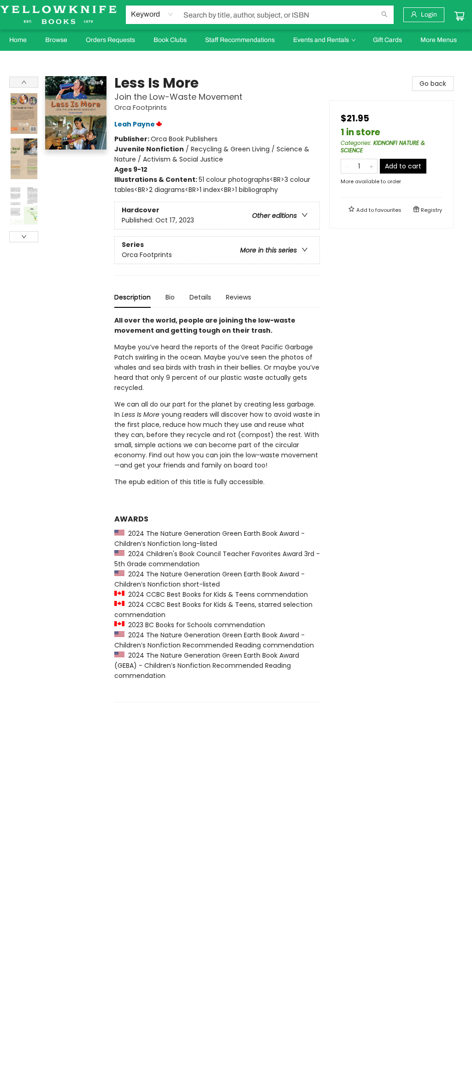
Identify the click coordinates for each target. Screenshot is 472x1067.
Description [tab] (132, 297)
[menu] (236, 40)
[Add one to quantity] (371, 166)
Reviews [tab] (238, 297)
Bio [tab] (170, 297)
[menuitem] (18, 40)
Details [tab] (200, 297)
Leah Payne (134, 124)
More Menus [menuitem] (438, 39)
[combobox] (152, 14)
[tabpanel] (217, 508)
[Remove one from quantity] (347, 166)
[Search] (384, 15)
